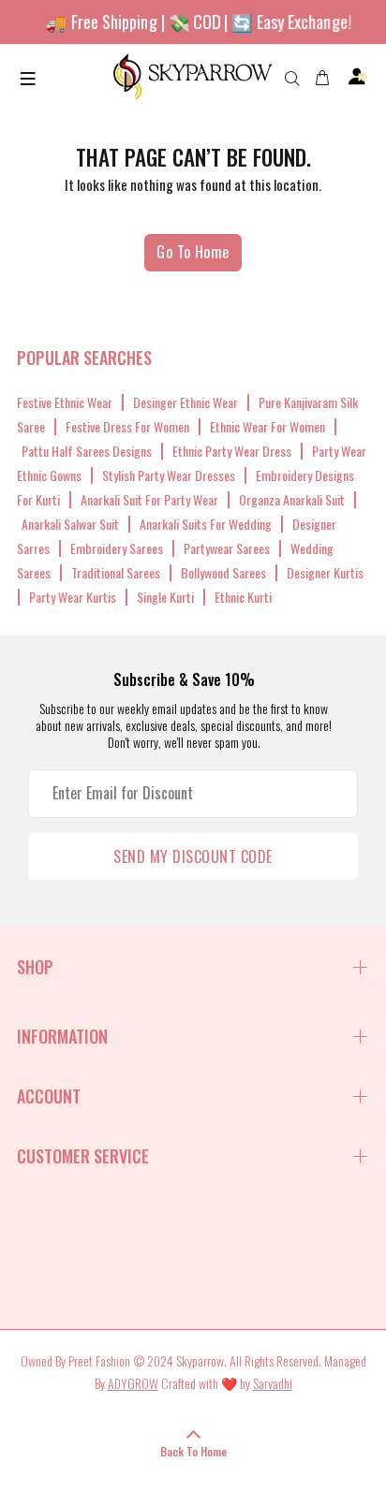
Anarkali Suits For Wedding (206, 524)
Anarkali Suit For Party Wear (149, 499)
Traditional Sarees (115, 572)
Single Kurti (165, 597)
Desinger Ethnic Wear (185, 402)
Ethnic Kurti (243, 597)
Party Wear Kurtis (72, 597)
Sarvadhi (272, 1383)
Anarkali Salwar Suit (70, 524)
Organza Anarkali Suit (292, 499)
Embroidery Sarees (116, 548)
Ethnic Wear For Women (267, 426)
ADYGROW (133, 1383)
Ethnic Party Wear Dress (231, 450)
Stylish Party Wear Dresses (168, 475)
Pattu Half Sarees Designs (87, 450)
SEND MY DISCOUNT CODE (192, 856)
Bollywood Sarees (223, 572)
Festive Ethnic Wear (64, 402)
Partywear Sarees (227, 548)
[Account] (358, 76)
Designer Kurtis (325, 572)
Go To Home (193, 252)
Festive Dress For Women (127, 426)
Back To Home (193, 1451)
